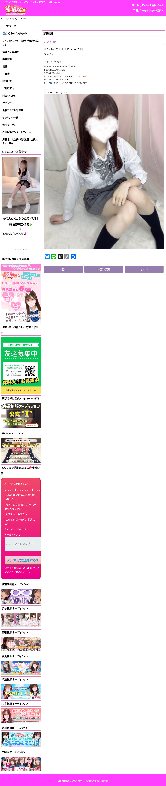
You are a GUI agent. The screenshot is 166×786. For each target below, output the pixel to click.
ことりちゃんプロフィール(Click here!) (57, 92)
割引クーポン (9, 124)
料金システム (9, 95)
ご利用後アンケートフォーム (16, 132)
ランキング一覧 (10, 117)
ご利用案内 (8, 88)
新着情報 (7, 59)
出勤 (4, 66)
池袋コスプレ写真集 (12, 110)
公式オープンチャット (16, 33)
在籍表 (6, 73)
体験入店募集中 (10, 52)
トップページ (9, 26)
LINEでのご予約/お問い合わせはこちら (20, 42)
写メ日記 (7, 81)
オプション (7, 103)
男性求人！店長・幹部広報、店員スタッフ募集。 (20, 141)
